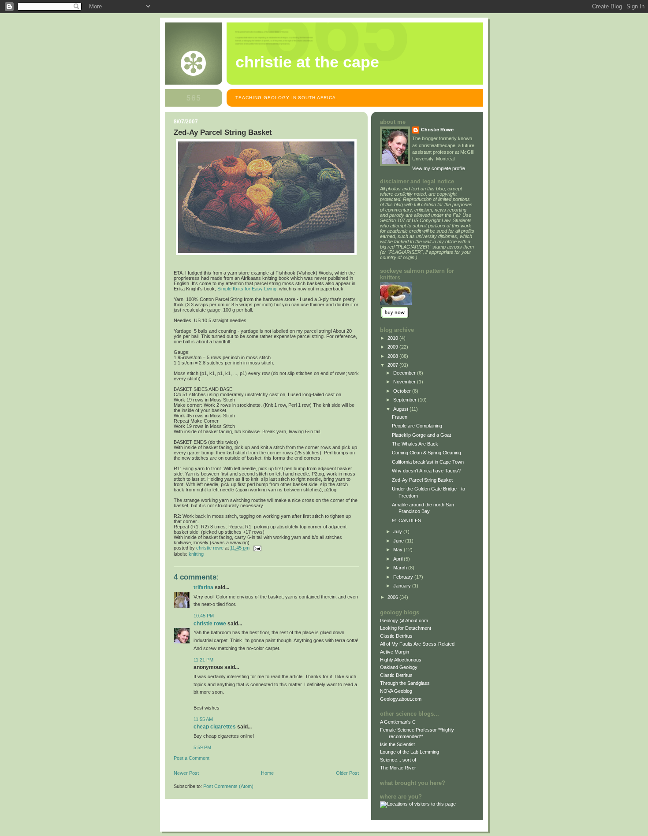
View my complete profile (438, 168)
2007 (393, 365)
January (402, 585)
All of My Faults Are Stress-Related (417, 644)
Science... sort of (398, 759)
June (399, 540)
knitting (196, 554)
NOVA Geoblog (396, 691)
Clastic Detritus (396, 636)
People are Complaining (417, 425)
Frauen (399, 417)
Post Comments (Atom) (228, 786)
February (403, 577)
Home (267, 773)
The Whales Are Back (415, 443)
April (398, 558)
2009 (393, 346)
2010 (393, 338)
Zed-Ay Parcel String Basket (422, 480)
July (398, 531)
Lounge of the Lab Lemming (409, 751)
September (405, 399)
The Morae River (398, 767)
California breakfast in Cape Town (428, 461)
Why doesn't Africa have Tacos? (426, 470)
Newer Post (186, 773)
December (405, 372)
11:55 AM (203, 719)
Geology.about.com (400, 699)
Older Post (347, 773)
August (401, 409)
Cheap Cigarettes (215, 727)
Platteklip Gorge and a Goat (421, 435)
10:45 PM (204, 615)
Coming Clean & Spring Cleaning (426, 452)
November (405, 381)
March (400, 567)
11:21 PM (203, 659)
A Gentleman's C (398, 722)
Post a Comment (191, 758)
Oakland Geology (398, 667)
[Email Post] (257, 547)
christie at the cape (307, 62)
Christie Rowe (210, 623)
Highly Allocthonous (400, 659)
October (402, 391)
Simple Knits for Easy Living (246, 288)
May (398, 549)
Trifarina (203, 587)
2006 (393, 597)
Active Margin (394, 651)
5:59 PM (202, 747)
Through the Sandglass (405, 683)
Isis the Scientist (397, 744)
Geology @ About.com (404, 620)
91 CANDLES (406, 520)
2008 (393, 356)
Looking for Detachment (405, 628)
